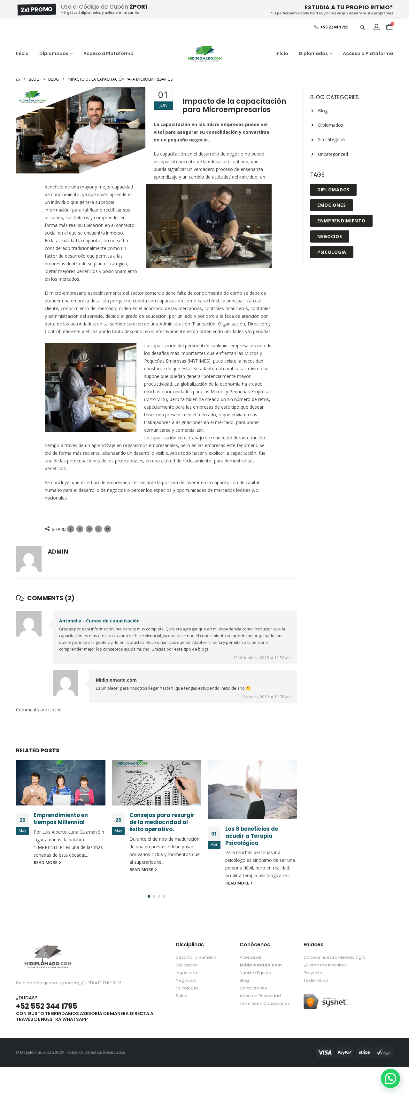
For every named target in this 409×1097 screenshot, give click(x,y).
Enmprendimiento (341, 221)
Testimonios (316, 980)
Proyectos (314, 973)
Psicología (187, 988)
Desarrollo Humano (196, 957)
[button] (362, 27)
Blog (323, 111)
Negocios (329, 236)
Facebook (70, 528)
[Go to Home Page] (18, 79)
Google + (98, 528)
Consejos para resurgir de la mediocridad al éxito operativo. (162, 822)
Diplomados (53, 53)
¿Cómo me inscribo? (325, 965)
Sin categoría (331, 139)
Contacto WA (253, 988)
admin (58, 551)
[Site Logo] (204, 53)
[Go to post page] (60, 783)
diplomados (333, 190)
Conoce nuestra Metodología (335, 957)
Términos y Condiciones (265, 1003)
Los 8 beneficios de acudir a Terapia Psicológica (251, 836)
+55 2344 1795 (334, 27)
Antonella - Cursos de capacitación (99, 621)
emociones (331, 205)
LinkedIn (89, 528)
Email (107, 528)
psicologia (331, 252)
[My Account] (376, 27)
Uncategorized (333, 154)
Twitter (79, 528)
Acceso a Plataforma (108, 53)
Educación (187, 965)
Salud (182, 996)
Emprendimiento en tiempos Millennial (61, 818)
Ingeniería (186, 973)
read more (46, 862)
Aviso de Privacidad (260, 996)
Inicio (22, 53)
